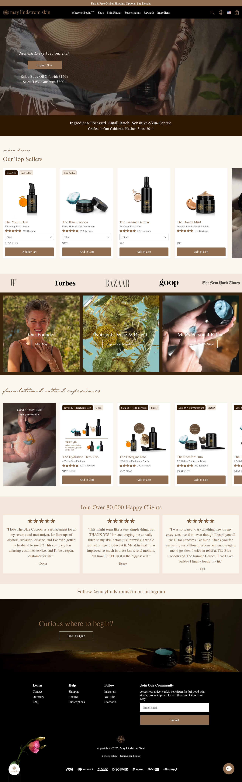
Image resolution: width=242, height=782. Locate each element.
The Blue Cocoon (75, 222)
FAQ (36, 702)
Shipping (74, 691)
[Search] (212, 12)
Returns (73, 696)
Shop (101, 12)
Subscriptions (133, 12)
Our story (38, 696)
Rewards (149, 12)
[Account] (221, 12)
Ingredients (164, 12)
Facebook (110, 702)
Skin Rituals (114, 12)
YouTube (109, 696)
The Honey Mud (189, 222)
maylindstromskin (117, 591)
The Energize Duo (132, 456)
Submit (175, 720)
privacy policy (109, 755)
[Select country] (229, 12)
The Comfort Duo (190, 456)
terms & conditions (130, 755)
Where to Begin (83, 12)
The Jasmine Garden (134, 222)
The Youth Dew (16, 222)
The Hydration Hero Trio (80, 456)
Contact (37, 691)
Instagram (110, 691)
